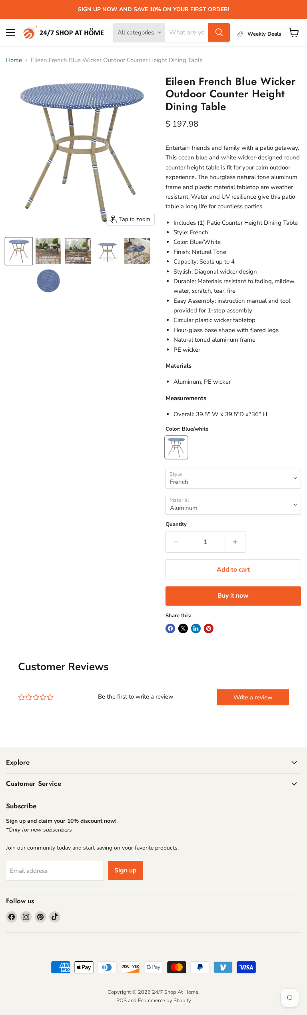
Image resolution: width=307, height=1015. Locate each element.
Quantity (176, 525)
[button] (18, 251)
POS (121, 1000)
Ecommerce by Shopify (164, 1000)
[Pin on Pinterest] (208, 628)
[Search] (219, 32)
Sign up (125, 870)
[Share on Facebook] (170, 628)
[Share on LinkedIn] (196, 628)
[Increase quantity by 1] (235, 542)
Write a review (253, 697)
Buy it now (233, 595)
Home (14, 60)
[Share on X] (183, 628)
